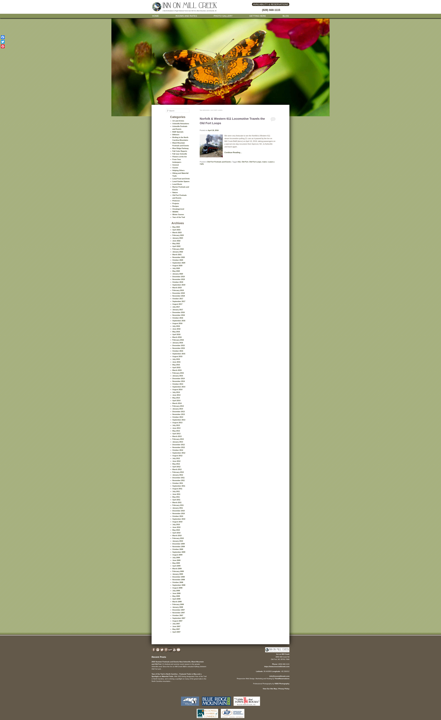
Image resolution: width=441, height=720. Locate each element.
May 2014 (176, 398)
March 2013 (177, 436)
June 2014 (176, 395)
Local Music (177, 184)
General (175, 165)
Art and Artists (178, 121)
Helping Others (178, 170)
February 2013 (178, 439)
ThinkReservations (282, 678)
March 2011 (176, 502)
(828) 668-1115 (271, 9)
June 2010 (176, 527)
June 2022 (176, 241)
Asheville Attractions (180, 124)
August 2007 (177, 621)
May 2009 (176, 563)
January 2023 (177, 238)
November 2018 (178, 296)
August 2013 (177, 423)
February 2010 (178, 538)
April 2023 (176, 230)
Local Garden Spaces (180, 181)
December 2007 (178, 610)
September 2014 (178, 387)
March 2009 (177, 569)
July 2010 (176, 524)
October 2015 (177, 351)
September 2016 (178, 321)
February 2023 (178, 235)
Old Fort (245, 162)
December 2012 (178, 445)
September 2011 (178, 486)
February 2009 (178, 571)
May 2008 (176, 596)
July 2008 (176, 591)
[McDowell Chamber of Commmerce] (207, 719)
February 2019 (178, 290)
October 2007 (177, 615)
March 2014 (177, 403)
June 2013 (176, 428)
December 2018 (178, 293)
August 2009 (177, 555)
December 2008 (178, 577)
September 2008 (178, 585)
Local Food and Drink (181, 179)
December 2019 (178, 277)
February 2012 (178, 472)
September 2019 (178, 285)
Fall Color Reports (179, 151)
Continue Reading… (233, 152)
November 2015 (178, 348)
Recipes (175, 206)
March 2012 (177, 469)
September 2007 (178, 618)
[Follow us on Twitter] (162, 649)
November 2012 (178, 447)
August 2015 (177, 356)
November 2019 (178, 279)
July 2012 (176, 458)
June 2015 (176, 362)
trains (264, 162)
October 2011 (177, 483)
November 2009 (178, 546)
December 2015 (178, 345)
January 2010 (177, 541)
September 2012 (178, 453)
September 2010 (178, 519)
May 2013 (176, 431)
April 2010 (176, 533)
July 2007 (176, 624)
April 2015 (176, 367)
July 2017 (176, 307)
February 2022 (178, 249)
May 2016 (176, 332)
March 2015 (177, 370)
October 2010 (177, 516)
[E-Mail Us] (178, 649)
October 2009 (177, 549)
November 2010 (178, 513)
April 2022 (176, 246)
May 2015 (176, 365)
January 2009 (177, 574)
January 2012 (177, 475)
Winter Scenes (178, 214)
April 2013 (176, 434)
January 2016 (177, 343)
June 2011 (176, 494)
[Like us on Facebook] (154, 649)
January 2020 (177, 274)
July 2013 (176, 425)
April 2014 (176, 400)
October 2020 (177, 260)
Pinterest (176, 201)
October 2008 (177, 582)
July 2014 (176, 392)
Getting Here (257, 16)
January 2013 (177, 442)
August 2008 (177, 588)
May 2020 (176, 271)
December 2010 (178, 511)
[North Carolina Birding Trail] (190, 706)
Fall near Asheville (179, 154)
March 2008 (177, 602)
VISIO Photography (281, 684)
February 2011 (178, 505)
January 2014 (177, 409)
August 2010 (177, 522)
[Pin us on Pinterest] (166, 649)
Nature (175, 192)
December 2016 (178, 312)
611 (239, 162)
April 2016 (176, 334)
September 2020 (178, 263)
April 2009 (176, 566)
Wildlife (175, 212)
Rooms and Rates (186, 16)
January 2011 (177, 508)
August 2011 (177, 489)
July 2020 (176, 268)
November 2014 (178, 381)
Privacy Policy (283, 689)
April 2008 (176, 599)
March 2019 (177, 288)
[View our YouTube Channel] (174, 649)
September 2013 (178, 420)
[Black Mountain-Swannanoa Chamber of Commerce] (246, 706)
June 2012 (176, 461)
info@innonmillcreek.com (279, 676)
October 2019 (177, 282)
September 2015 (178, 354)
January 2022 (177, 252)
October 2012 (177, 450)
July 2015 (176, 359)
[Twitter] (2, 41)
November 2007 (178, 613)
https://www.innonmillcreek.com (276, 666)
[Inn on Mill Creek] (185, 11)
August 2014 (177, 389)
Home (155, 16)
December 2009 (178, 544)
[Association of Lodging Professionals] (233, 719)
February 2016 (178, 340)
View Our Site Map (270, 689)
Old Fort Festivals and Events (219, 162)
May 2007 (176, 629)
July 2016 (176, 326)
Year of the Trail (178, 217)
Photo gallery (223, 16)
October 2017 (177, 299)
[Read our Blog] (170, 649)
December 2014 (178, 378)
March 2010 (177, 535)
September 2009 (178, 552)
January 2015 (177, 376)
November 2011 (178, 480)
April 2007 (176, 632)
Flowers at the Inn (179, 157)
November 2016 (178, 315)
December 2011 (178, 478)
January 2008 (177, 607)
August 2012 (177, 456)
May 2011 (176, 497)
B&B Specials (177, 132)
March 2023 (177, 232)
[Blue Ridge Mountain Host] (216, 706)
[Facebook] (2, 37)
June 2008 (176, 593)
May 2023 (176, 227)
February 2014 (178, 406)
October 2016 (177, 318)
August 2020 (177, 266)
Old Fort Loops (255, 162)
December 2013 (178, 412)
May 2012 (176, 464)
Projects (175, 203)
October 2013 (177, 417)
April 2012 (176, 467)
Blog (286, 16)
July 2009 (176, 558)
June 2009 (176, 560)
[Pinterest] (2, 46)
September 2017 (178, 301)
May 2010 (176, 530)
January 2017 (177, 310)
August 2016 (177, 323)
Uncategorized (178, 209)
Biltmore (175, 135)
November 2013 (178, 414)
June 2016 (176, 329)
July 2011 (176, 491)
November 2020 (178, 257)
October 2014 (177, 384)
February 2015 (178, 373)
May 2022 (176, 243)
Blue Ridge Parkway (180, 148)
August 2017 (177, 304)
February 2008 (178, 604)
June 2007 (176, 626)
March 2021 (177, 254)
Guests (175, 168)
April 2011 (176, 500)
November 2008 (178, 580)
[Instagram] (158, 649)
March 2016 (177, 337)
